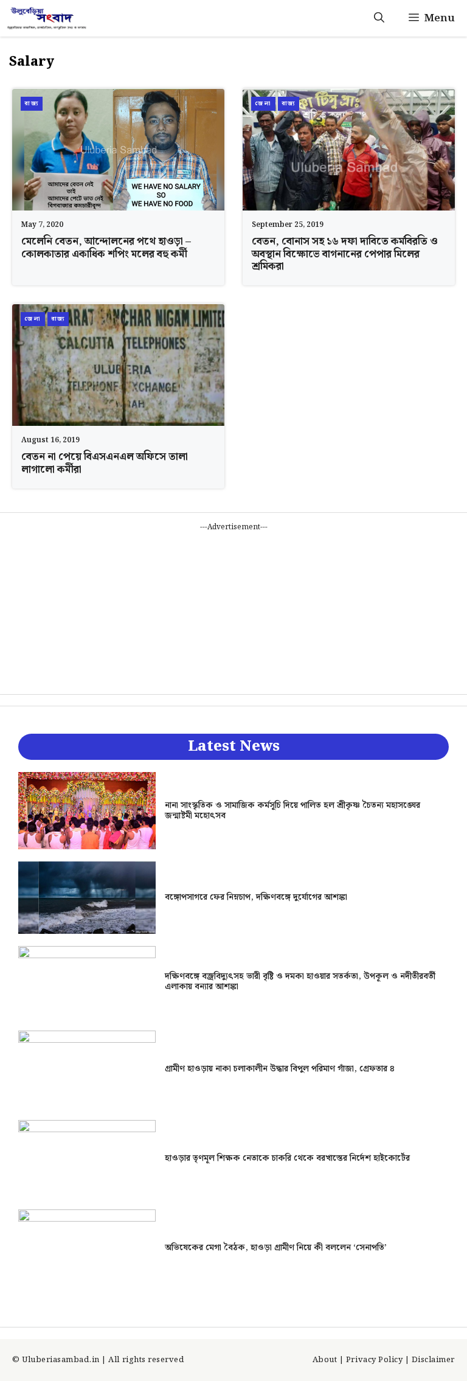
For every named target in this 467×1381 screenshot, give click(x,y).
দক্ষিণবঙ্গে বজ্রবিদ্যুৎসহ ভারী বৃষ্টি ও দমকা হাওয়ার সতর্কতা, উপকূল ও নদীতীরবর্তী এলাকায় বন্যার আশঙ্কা (300, 981)
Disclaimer (433, 1360)
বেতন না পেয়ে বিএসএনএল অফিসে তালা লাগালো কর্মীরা (104, 463)
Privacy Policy (374, 1360)
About (325, 1360)
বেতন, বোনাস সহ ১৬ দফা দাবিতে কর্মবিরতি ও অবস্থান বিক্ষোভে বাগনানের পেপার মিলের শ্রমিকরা (345, 254)
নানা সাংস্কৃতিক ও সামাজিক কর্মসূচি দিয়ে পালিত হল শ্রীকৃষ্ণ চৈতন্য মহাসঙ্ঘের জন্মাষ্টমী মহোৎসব (292, 811)
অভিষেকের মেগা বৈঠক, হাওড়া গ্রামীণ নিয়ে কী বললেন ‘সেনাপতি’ (276, 1247)
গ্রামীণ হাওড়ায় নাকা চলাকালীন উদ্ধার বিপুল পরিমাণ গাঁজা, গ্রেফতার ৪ (280, 1069)
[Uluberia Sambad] (46, 18)
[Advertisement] (233, 609)
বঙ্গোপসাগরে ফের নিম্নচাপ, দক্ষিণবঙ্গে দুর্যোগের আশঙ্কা (256, 897)
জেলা (263, 103)
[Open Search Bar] (379, 18)
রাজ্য (31, 103)
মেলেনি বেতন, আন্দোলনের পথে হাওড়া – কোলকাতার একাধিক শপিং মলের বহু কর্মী (106, 247)
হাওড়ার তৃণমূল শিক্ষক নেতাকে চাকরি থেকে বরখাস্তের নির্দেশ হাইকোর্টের (287, 1158)
